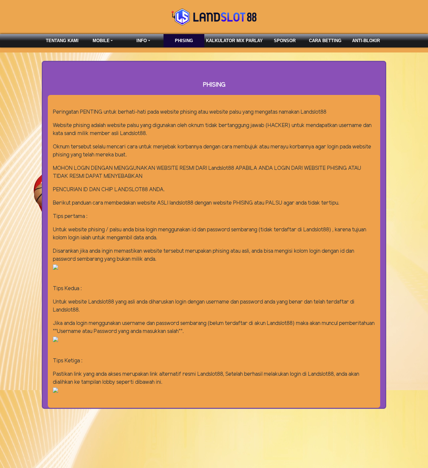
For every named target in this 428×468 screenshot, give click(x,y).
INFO (141, 40)
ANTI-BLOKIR (366, 40)
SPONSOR (285, 40)
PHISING (184, 40)
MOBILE (101, 40)
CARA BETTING (325, 40)
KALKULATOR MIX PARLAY (234, 40)
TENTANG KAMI (62, 40)
